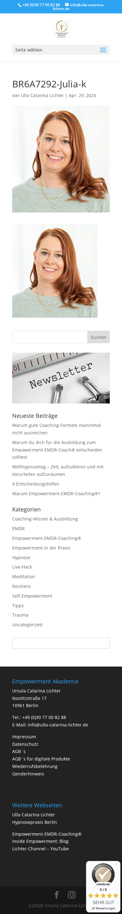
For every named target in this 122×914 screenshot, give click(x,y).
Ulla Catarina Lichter (42, 95)
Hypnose (21, 557)
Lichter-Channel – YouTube (40, 849)
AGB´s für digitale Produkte (41, 759)
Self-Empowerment (32, 596)
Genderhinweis (28, 774)
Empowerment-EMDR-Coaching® (47, 834)
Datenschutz (25, 744)
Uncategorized (27, 625)
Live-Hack (22, 567)
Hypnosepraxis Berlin (34, 822)
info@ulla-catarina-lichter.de (58, 725)
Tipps (18, 606)
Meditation (23, 576)
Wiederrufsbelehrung (35, 766)
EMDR (18, 528)
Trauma (20, 615)
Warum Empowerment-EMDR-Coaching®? (56, 493)
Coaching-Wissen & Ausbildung (45, 519)
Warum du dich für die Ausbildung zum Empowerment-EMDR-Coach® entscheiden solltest (57, 449)
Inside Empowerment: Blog (40, 841)
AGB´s (19, 751)
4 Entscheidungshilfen (35, 484)
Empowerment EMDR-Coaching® (46, 538)
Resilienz (21, 586)
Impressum (24, 737)
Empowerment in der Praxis (41, 548)
